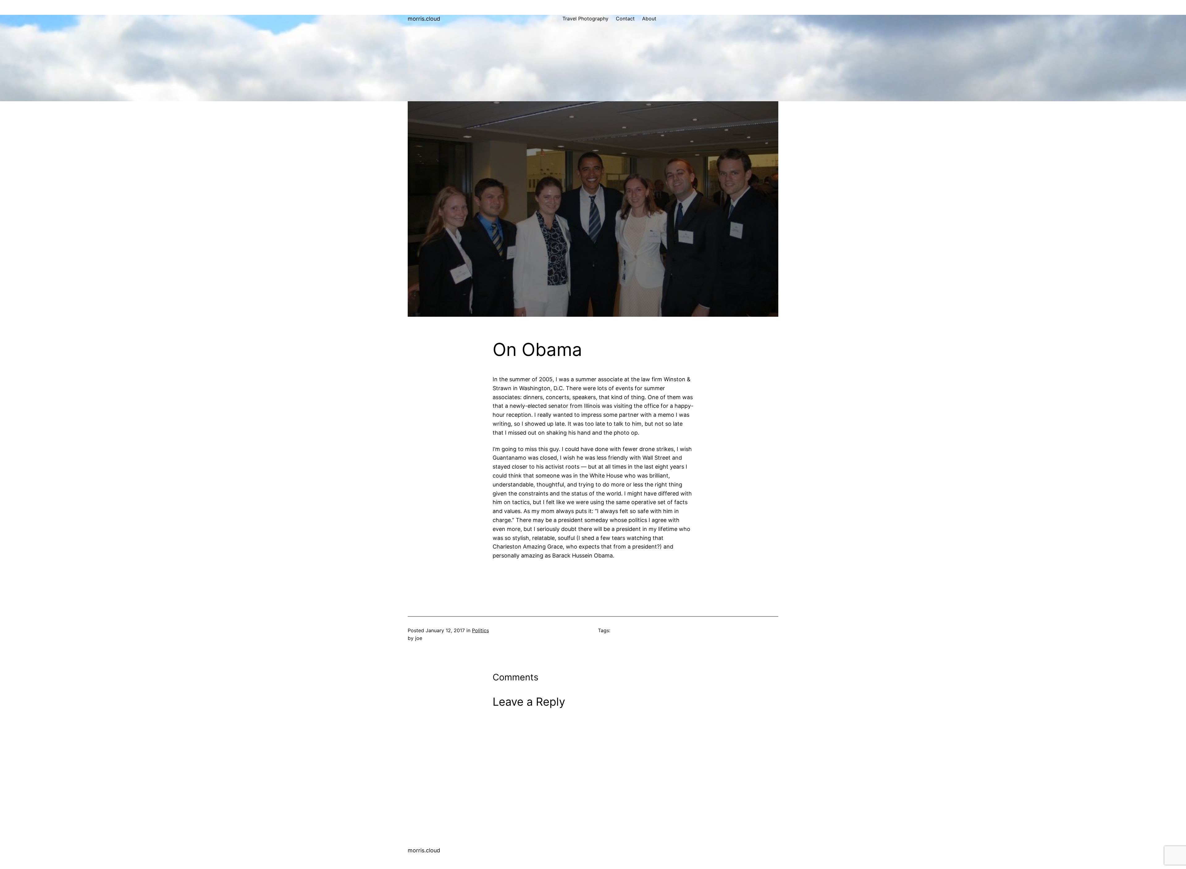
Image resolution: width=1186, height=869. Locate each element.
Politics (480, 630)
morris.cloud (424, 18)
